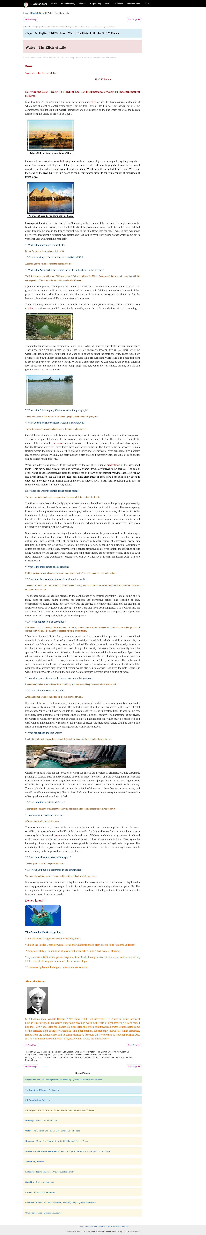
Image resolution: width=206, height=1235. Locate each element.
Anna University (68, 4)
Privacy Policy (83, 1227)
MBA (107, 4)
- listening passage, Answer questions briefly (49, 1172)
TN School (118, 4)
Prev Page (32, 19)
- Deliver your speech (39, 1182)
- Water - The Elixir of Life (41, 1120)
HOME (54, 4)
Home (25, 13)
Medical (82, 4)
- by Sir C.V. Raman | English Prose (52, 1131)
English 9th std (38, 13)
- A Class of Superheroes (40, 1192)
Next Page (133, 19)
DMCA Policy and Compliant (117, 1227)
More (147, 4)
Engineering (95, 4)
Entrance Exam (134, 4)
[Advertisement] (164, 54)
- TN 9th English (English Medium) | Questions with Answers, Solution (63, 1080)
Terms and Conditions (97, 1227)
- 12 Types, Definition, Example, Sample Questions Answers (60, 1202)
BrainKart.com (39, 4)
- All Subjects (42, 1090)
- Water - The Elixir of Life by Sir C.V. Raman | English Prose (56, 1141)
